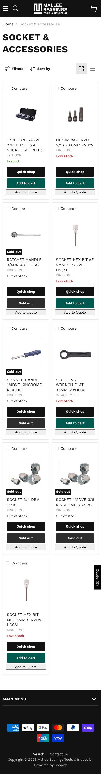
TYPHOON (14, 155)
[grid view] (81, 68)
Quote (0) (98, 577)
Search (38, 754)
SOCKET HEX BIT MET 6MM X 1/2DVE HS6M (25, 619)
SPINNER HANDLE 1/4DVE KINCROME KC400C (24, 385)
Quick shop (26, 172)
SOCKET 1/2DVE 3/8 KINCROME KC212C (75, 502)
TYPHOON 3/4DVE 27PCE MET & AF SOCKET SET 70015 (25, 145)
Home (8, 24)
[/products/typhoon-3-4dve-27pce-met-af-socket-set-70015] (26, 115)
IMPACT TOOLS (67, 395)
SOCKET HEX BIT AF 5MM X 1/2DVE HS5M (75, 264)
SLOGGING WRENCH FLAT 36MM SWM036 (70, 385)
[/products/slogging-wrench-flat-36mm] (75, 354)
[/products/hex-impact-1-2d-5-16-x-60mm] (75, 115)
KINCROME (64, 150)
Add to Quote (26, 192)
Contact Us (59, 754)
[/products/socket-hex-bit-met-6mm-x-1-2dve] (26, 589)
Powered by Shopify (50, 765)
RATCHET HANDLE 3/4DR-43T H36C (24, 262)
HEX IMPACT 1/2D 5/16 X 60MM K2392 (74, 142)
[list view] (92, 68)
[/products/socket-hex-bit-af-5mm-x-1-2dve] (75, 234)
